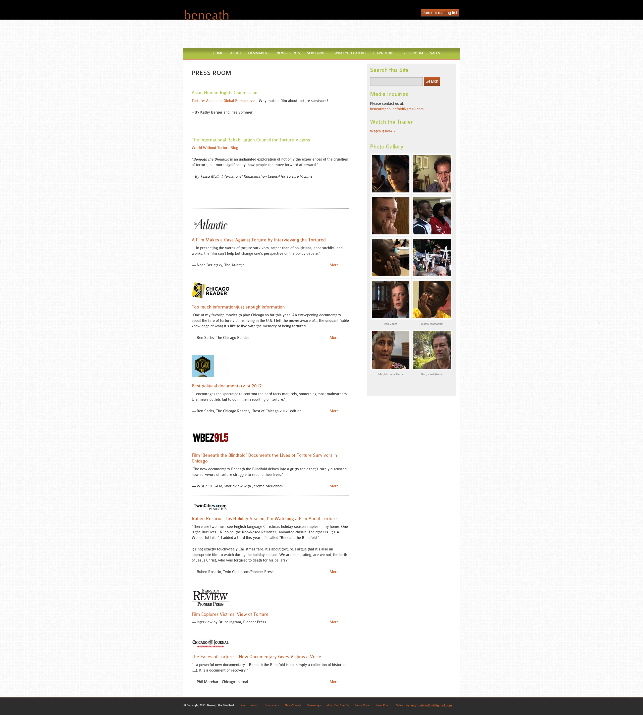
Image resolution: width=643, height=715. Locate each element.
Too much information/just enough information (238, 307)
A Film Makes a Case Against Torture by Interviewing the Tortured (259, 239)
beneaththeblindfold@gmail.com (397, 109)
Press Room (412, 53)
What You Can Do (350, 53)
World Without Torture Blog (215, 148)
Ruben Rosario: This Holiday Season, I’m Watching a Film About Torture (264, 518)
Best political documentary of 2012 (227, 385)
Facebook (414, 13)
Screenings (317, 53)
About (235, 53)
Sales (435, 53)
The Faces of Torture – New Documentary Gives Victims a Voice (256, 656)
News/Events (288, 53)
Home (218, 53)
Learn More (383, 53)
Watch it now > (382, 131)
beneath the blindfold (206, 19)
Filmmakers (259, 53)
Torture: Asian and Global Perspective (223, 101)
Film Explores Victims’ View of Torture (230, 614)
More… (336, 265)
